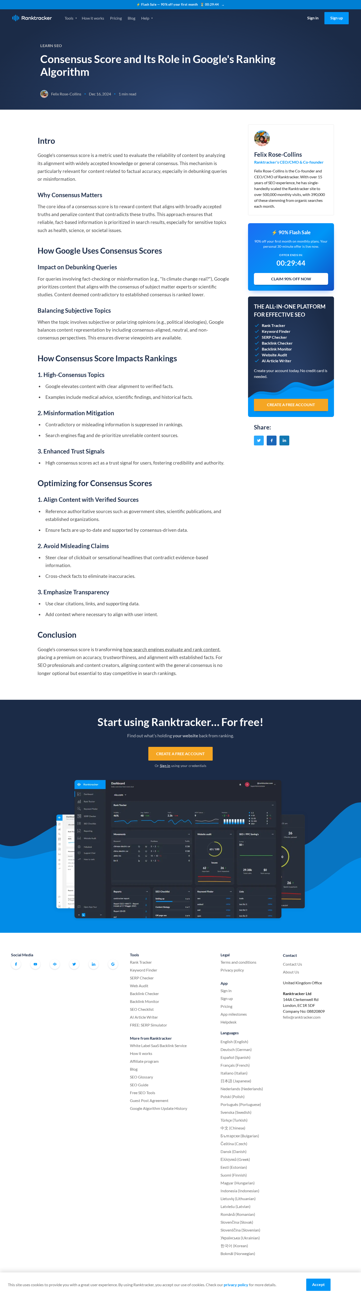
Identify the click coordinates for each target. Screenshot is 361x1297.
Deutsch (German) (236, 1049)
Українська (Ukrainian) (240, 1237)
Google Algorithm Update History (158, 1108)
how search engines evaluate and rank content (171, 649)
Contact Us (292, 964)
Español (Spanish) (235, 1057)
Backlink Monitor (144, 1001)
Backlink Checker (144, 993)
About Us (291, 972)
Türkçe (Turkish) (234, 1120)
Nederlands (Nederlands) (242, 1088)
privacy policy (236, 1284)
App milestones (234, 1014)
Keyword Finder (143, 970)
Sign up (336, 17)
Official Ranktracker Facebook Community (55, 964)
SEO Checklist (142, 1009)
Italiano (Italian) (234, 1073)
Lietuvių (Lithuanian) (238, 1198)
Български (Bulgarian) (240, 1135)
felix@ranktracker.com (301, 1017)
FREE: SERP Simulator (148, 1025)
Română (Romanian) (238, 1214)
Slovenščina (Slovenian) (240, 1230)
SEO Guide (139, 1084)
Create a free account (180, 753)
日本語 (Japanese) (236, 1080)
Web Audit (139, 985)
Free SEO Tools (142, 1092)
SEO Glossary (141, 1077)
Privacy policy (232, 970)
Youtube (35, 964)
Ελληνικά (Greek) (235, 1159)
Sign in (313, 17)
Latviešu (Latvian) (235, 1206)
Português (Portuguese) (241, 1104)
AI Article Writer (144, 1017)
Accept (318, 1284)
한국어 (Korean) (234, 1245)
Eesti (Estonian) (234, 1167)
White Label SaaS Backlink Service (158, 1045)
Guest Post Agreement (149, 1100)
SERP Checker (142, 977)
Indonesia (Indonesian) (240, 1190)
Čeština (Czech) (234, 1143)
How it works (93, 18)
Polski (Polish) (233, 1096)
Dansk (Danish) (234, 1151)
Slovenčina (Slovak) (237, 1222)
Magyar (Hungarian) (238, 1182)
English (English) (234, 1041)
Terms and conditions (238, 962)
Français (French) (235, 1065)
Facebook (16, 964)
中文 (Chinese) (233, 1128)
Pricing (116, 18)
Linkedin (93, 964)
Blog (131, 18)
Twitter (74, 964)
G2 (113, 964)
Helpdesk (228, 1022)
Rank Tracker (141, 962)
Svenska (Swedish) (236, 1112)
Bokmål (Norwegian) (238, 1253)
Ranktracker (32, 18)
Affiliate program (144, 1061)
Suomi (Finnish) (234, 1175)
